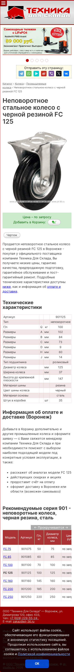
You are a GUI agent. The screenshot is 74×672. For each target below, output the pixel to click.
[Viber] (51, 73)
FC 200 (8, 589)
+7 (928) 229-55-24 (24, 618)
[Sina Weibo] (43, 73)
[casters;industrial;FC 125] (54, 222)
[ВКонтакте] (66, 73)
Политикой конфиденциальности (44, 654)
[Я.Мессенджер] (36, 73)
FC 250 (8, 596)
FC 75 (7, 548)
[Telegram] (21, 73)
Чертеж (12, 235)
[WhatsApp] (28, 73)
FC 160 (8, 580)
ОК (37, 663)
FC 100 (8, 564)
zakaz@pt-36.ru (23, 621)
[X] (58, 73)
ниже (7, 287)
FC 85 (7, 556)
